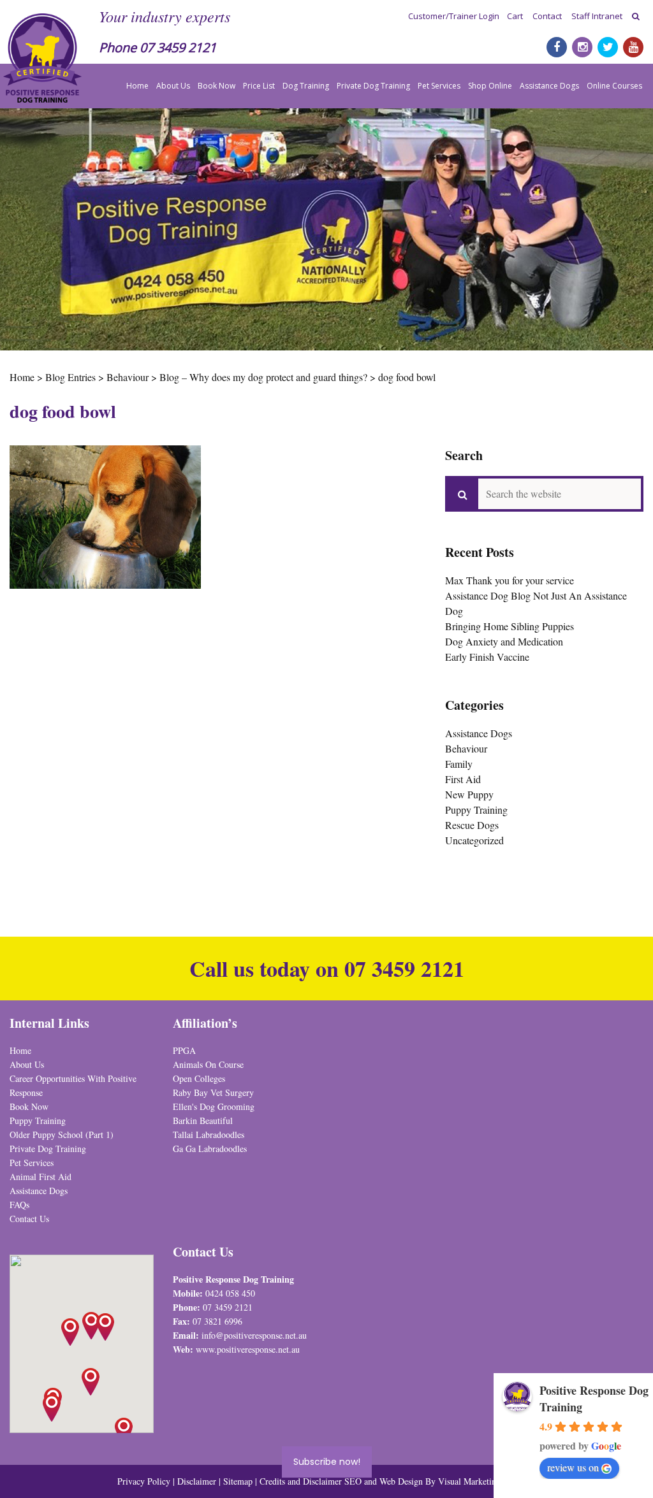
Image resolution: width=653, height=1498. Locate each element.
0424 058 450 (230, 1293)
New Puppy (469, 794)
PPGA (184, 1050)
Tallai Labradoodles (208, 1134)
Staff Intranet (596, 16)
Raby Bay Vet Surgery (213, 1092)
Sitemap (238, 1481)
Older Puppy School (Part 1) (62, 1134)
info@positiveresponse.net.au (254, 1335)
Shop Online (490, 85)
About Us (173, 85)
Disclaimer (198, 1481)
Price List (259, 85)
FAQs (19, 1205)
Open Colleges (199, 1078)
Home (137, 85)
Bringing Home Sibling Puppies (509, 626)
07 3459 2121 (178, 47)
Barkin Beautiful (203, 1120)
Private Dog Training (373, 85)
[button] (105, 1327)
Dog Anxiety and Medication (504, 641)
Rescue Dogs (472, 825)
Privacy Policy (143, 1481)
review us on (573, 1467)
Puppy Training (476, 809)
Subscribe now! (326, 1461)
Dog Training (305, 85)
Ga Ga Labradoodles (210, 1148)
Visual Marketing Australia (487, 1481)
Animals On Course (208, 1064)
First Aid (463, 779)
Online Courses (614, 85)
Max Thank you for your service (509, 580)
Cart (515, 16)
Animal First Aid (40, 1176)
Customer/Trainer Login (453, 16)
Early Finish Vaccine (487, 656)
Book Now (216, 85)
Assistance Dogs (549, 85)
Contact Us (29, 1219)
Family (459, 763)
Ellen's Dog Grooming (213, 1106)
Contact (547, 16)
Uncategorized (474, 840)
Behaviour (466, 748)
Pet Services (439, 85)
